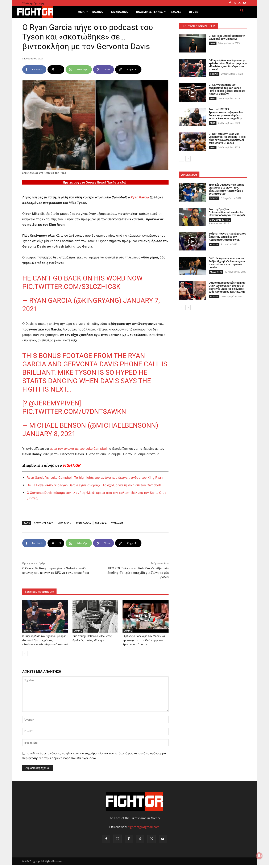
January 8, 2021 (49, 434)
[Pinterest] (129, 839)
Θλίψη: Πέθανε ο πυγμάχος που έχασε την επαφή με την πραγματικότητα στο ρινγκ (227, 236)
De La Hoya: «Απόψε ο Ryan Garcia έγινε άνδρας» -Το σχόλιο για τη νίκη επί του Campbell (94, 485)
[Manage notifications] (259, 855)
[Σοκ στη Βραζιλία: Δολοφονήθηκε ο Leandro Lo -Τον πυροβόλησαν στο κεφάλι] (192, 217)
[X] (239, 3)
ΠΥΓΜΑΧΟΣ (117, 523)
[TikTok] (140, 839)
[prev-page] (25, 653)
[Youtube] (244, 3)
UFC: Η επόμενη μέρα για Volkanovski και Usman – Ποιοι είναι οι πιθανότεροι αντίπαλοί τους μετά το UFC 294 (227, 138)
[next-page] (31, 653)
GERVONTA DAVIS (43, 523)
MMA (212, 43)
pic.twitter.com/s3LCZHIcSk (71, 287)
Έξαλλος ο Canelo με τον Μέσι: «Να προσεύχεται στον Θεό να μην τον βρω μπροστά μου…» (144, 640)
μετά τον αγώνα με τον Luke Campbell (78, 449)
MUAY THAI (216, 271)
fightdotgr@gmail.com (144, 827)
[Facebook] (230, 3)
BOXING (28, 630)
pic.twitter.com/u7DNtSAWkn (74, 411)
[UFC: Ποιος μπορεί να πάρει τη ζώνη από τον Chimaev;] (192, 43)
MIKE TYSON (64, 523)
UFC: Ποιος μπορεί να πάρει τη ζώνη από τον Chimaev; (227, 37)
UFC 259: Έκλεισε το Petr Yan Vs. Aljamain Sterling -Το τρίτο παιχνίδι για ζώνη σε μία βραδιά (138, 572)
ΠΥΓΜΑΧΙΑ (101, 523)
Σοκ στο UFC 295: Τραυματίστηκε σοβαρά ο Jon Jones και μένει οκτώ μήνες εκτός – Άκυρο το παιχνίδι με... (226, 114)
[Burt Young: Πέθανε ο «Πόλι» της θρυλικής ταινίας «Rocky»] (96, 616)
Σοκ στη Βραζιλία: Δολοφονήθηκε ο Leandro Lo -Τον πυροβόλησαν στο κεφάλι (227, 212)
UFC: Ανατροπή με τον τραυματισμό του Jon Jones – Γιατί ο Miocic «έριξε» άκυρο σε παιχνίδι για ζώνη (227, 89)
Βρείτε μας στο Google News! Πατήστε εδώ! (95, 182)
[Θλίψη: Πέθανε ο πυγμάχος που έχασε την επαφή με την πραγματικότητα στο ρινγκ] (192, 241)
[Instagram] (234, 3)
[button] (242, 11)
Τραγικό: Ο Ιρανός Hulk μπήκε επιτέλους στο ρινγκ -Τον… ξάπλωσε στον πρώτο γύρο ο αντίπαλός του (226, 189)
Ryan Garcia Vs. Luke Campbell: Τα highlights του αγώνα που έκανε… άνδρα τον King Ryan (95, 478)
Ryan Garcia (140, 197)
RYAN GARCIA (83, 523)
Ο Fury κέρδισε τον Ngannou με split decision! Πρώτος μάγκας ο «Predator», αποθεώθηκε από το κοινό (45, 640)
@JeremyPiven (54, 403)
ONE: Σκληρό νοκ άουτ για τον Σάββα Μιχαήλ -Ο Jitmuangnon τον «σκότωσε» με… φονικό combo (227, 263)
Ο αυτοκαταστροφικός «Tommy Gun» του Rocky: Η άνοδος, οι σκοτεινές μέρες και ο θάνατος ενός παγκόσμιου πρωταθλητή (227, 287)
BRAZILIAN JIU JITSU (220, 219)
